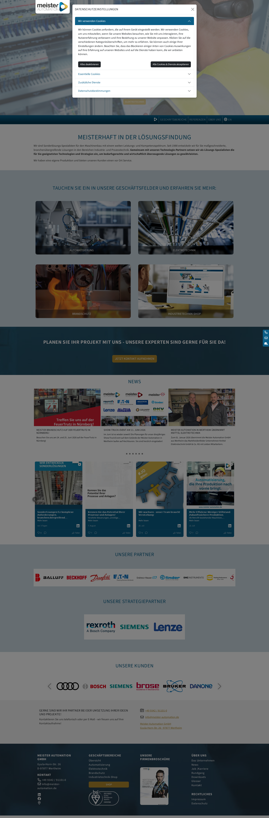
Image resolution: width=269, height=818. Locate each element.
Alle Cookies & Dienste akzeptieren (171, 64)
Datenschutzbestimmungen (94, 91)
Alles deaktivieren (89, 64)
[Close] (192, 9)
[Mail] (266, 338)
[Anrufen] (266, 332)
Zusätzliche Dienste (89, 82)
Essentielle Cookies (89, 74)
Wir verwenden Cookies (91, 21)
